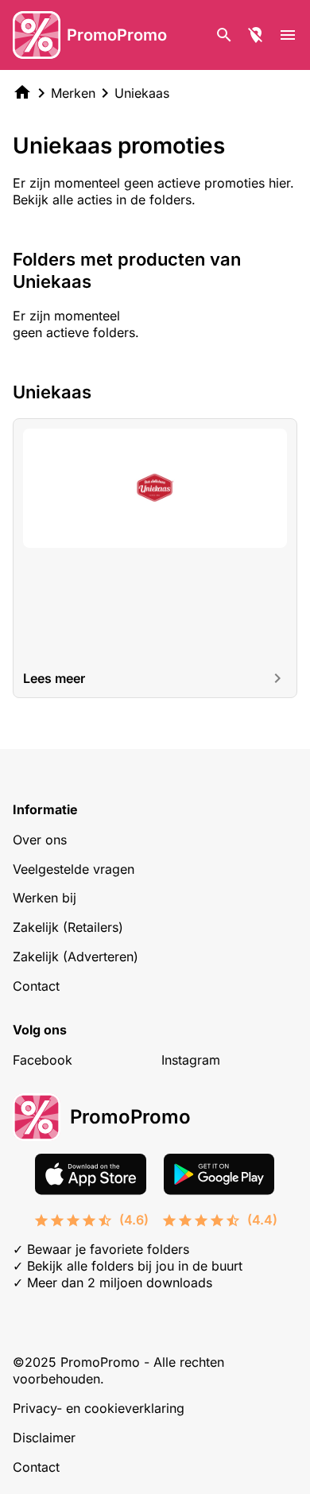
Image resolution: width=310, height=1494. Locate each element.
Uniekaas (141, 93)
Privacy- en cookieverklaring (98, 1408)
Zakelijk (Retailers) (68, 927)
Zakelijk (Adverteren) (75, 956)
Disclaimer (44, 1437)
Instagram (190, 1060)
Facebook (42, 1060)
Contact (36, 986)
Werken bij (44, 898)
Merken (73, 93)
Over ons (40, 840)
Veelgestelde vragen (73, 869)
